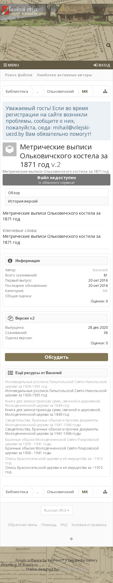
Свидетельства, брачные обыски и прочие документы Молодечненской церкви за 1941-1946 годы (51, 422)
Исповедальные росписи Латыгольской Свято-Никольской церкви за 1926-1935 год (56, 384)
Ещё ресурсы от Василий (38, 372)
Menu (13, 65)
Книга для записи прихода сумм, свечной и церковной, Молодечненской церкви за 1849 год (53, 403)
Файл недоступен (56, 180)
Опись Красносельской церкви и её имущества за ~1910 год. (54, 460)
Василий (100, 270)
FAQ (64, 524)
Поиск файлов (18, 75)
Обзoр (14, 192)
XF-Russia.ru (28, 564)
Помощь (49, 524)
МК (105, 290)
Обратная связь (23, 524)
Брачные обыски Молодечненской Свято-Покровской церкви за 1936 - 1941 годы (52, 441)
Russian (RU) (55, 510)
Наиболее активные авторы (64, 75)
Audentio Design (72, 569)
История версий (23, 201)
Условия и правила (88, 524)
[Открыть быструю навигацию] (105, 91)
